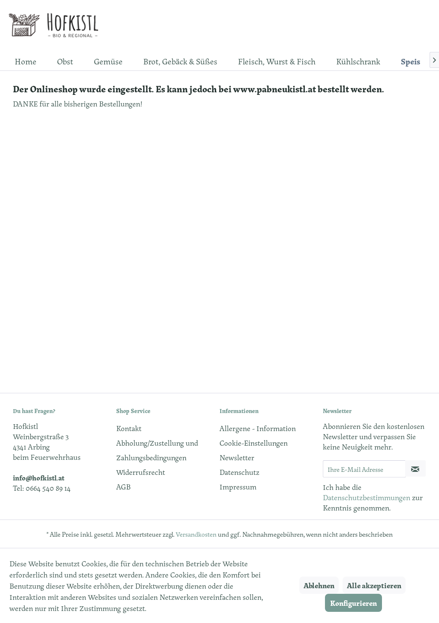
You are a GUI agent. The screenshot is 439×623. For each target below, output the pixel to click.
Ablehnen (319, 585)
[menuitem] (25, 61)
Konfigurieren (353, 602)
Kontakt (128, 428)
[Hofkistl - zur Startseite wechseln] (56, 25)
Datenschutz (239, 471)
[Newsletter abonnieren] (415, 468)
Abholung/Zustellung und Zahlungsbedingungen (157, 450)
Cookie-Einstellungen (254, 442)
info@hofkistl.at (38, 477)
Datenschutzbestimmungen (366, 497)
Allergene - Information (258, 428)
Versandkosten (196, 534)
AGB (123, 486)
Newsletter (237, 457)
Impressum (238, 486)
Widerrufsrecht (140, 471)
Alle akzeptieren (374, 585)
